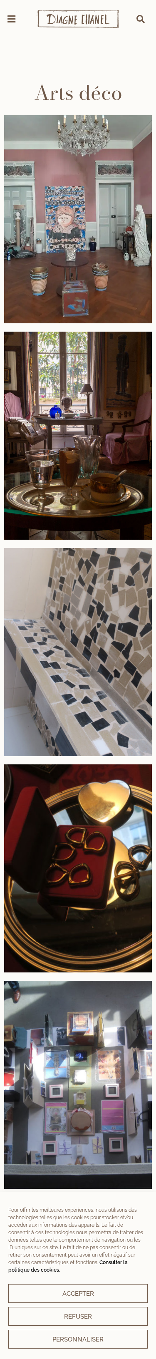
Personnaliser (78, 1339)
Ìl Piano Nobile (78, 219)
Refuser (78, 1316)
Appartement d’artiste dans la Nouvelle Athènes (78, 435)
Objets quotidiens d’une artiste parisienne (78, 1085)
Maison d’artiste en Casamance (78, 651)
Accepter (78, 1293)
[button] (11, 19)
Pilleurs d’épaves (78, 868)
